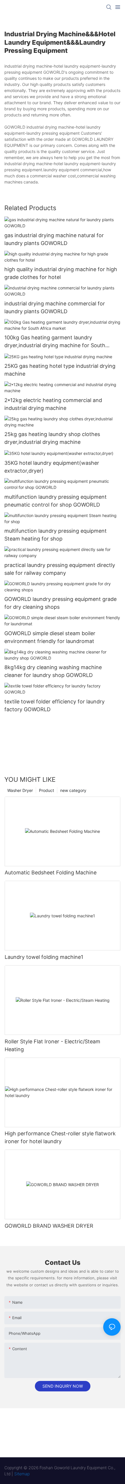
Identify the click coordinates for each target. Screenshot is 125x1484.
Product (46, 790)
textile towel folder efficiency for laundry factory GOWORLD (54, 705)
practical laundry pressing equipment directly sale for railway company (59, 569)
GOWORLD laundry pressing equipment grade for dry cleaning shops (60, 603)
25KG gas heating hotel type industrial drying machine (59, 370)
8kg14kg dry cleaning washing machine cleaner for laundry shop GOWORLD (53, 671)
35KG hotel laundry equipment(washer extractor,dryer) (51, 467)
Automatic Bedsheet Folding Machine (51, 872)
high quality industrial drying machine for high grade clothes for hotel (60, 273)
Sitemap (22, 1473)
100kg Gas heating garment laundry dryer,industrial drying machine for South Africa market (54, 341)
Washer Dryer (20, 790)
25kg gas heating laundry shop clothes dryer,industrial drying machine (52, 438)
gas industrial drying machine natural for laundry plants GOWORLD (54, 239)
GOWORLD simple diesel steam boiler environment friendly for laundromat (49, 637)
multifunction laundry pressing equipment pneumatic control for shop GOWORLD (55, 501)
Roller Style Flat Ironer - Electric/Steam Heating (52, 1045)
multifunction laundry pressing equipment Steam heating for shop (55, 535)
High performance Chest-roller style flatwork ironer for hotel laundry (60, 1137)
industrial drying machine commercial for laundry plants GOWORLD (54, 307)
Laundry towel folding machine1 (44, 957)
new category (73, 790)
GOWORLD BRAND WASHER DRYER (49, 1226)
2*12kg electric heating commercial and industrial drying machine (53, 404)
